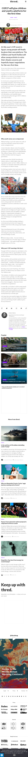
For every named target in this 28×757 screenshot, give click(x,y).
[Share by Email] (21, 308)
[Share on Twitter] (6, 308)
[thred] (14, 2)
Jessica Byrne (14, 25)
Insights (3, 557)
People (4, 346)
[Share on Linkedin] (11, 308)
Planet (15, 17)
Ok (14, 755)
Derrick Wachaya (12, 379)
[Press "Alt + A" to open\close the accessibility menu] (2, 755)
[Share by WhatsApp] (16, 308)
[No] (26, 753)
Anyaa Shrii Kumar (12, 346)
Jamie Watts (7, 574)
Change (11, 17)
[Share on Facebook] (2, 308)
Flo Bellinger (11, 362)
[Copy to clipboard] (26, 308)
